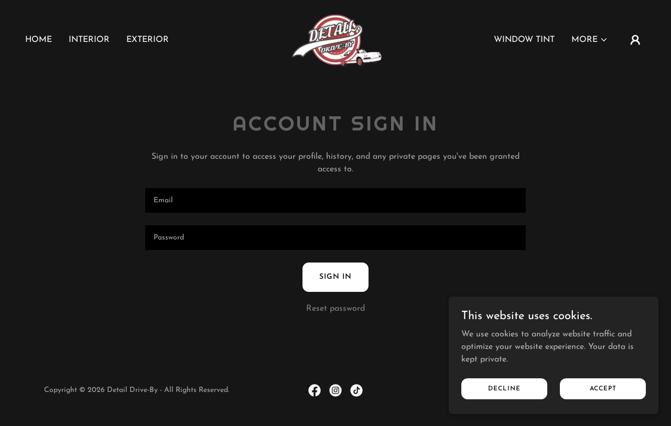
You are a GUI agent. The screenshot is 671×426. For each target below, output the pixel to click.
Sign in (335, 277)
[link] (335, 39)
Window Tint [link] (524, 40)
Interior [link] (89, 40)
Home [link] (38, 40)
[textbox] (335, 200)
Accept (603, 388)
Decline (504, 388)
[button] (589, 40)
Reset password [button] (335, 308)
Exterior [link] (147, 40)
